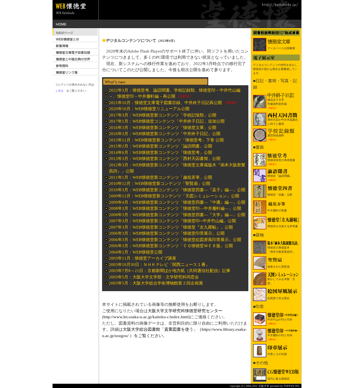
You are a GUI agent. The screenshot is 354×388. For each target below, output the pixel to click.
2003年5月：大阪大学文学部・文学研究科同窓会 (154, 277)
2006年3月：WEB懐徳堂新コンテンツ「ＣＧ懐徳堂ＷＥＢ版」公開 (171, 246)
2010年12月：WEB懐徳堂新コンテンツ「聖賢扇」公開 (159, 183)
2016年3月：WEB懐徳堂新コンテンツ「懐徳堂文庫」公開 (162, 127)
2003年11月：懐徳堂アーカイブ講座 (142, 258)
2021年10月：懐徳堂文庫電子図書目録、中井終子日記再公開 (166, 102)
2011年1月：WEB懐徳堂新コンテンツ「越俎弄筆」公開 (160, 177)
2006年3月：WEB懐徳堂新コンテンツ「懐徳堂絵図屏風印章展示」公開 (175, 239)
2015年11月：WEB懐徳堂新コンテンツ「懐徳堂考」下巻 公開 (166, 140)
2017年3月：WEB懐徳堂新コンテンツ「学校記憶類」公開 (162, 115)
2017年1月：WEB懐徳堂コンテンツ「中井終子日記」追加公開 (167, 121)
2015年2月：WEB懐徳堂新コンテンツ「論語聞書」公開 (160, 146)
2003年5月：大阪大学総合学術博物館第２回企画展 (156, 283)
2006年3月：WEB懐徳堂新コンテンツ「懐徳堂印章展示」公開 (167, 233)
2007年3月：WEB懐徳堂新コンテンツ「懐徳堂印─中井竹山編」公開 (172, 221)
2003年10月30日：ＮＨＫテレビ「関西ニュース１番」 (159, 264)
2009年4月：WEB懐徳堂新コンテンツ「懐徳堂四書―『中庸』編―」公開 (177, 202)
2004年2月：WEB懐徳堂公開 (135, 252)
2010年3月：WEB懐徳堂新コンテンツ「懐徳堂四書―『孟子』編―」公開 (177, 190)
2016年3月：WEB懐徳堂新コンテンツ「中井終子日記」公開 (164, 133)
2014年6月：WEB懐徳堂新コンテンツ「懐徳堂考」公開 (160, 152)
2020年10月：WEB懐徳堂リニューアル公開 (149, 109)
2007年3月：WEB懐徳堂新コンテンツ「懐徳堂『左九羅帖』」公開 (171, 227)
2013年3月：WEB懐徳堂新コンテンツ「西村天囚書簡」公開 (164, 158)
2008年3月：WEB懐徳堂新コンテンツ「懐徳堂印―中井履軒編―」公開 (175, 208)
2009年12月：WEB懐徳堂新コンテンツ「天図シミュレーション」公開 (174, 196)
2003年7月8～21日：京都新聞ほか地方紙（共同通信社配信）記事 (169, 270)
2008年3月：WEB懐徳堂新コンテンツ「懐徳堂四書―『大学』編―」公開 (177, 215)
